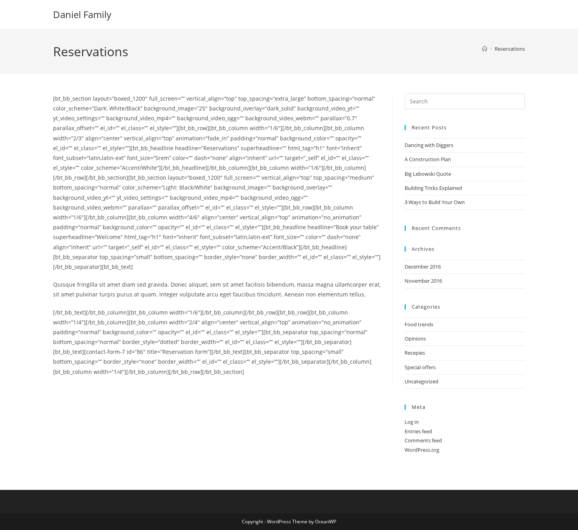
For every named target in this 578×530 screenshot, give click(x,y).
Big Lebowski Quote (428, 173)
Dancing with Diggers (429, 145)
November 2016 (423, 280)
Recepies (415, 352)
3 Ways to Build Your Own (435, 202)
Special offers (420, 367)
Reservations (510, 48)
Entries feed (418, 431)
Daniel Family (82, 14)
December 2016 (423, 266)
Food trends (419, 324)
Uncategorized (421, 381)
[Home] (484, 48)
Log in (412, 421)
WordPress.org (422, 449)
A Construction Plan (428, 159)
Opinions (415, 338)
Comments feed (423, 440)
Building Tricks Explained (433, 187)
